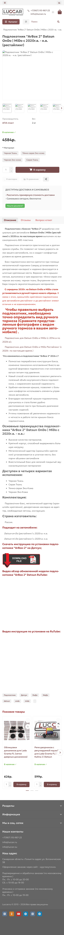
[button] (2, 108)
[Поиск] (58, 21)
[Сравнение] (59, 3)
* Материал (8, 147)
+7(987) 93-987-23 (40, 10)
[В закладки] (27, 720)
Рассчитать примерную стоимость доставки (31, 195)
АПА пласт (8, 122)
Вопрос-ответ (43, 220)
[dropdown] (4, 3)
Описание (10, 220)
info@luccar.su (9, 846)
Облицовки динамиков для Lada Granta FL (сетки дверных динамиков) (15, 752)
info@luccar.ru (38, 14)
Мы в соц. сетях (12, 823)
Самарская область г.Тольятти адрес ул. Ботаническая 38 (31, 861)
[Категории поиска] (26, 21)
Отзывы (26, 220)
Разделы (8, 805)
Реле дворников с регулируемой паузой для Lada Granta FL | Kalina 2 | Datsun (46, 752)
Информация (11, 814)
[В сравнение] (27, 726)
